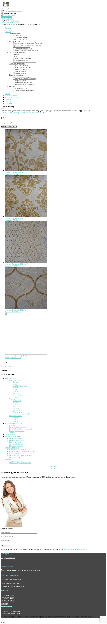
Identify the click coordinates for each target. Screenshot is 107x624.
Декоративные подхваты (22, 58)
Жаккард (16, 410)
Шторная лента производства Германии (27, 43)
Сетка (15, 397)
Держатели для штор (20, 65)
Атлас (15, 404)
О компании (9, 30)
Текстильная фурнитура (17, 52)
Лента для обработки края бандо (24, 79)
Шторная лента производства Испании (27, 45)
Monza (15, 421)
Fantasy (15, 382)
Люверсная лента (19, 80)
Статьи (7, 94)
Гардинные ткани (19, 35)
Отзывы (8, 99)
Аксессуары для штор (17, 64)
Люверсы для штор (20, 71)
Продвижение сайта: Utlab (10, 613)
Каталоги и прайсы (12, 97)
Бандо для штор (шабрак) (22, 77)
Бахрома (16, 54)
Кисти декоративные (20, 60)
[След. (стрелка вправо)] (4, 622)
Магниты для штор (20, 73)
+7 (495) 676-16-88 (7, 598)
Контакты (8, 103)
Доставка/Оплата (11, 96)
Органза (16, 393)
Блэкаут (16, 408)
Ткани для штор (15, 34)
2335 (17, 21)
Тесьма (15, 56)
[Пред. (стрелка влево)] (2, 622)
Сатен (15, 403)
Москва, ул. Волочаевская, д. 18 (11, 579)
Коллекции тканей (20, 39)
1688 (12, 21)
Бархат (15, 406)
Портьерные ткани (20, 37)
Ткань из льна (18, 412)
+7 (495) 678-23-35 (7, 601)
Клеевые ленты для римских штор (25, 84)
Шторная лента (14, 41)
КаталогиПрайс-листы (53, 467)
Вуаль (15, 391)
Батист (15, 389)
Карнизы (12, 86)
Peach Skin (17, 401)
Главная (8, 28)
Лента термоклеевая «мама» (23, 82)
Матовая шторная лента (21, 47)
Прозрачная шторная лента (22, 49)
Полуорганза (18, 395)
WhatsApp (4, 604)
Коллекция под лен (20, 386)
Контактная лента (15, 453)
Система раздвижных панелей (24, 90)
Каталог (8, 32)
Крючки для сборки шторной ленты (26, 50)
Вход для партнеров (8, 366)
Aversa (15, 419)
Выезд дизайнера (11, 92)
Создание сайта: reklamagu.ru (11, 611)
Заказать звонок (6, 17)
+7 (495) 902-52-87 (7, 595)
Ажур (15, 384)
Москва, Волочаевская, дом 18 (12, 22)
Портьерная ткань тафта (22, 414)
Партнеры (8, 101)
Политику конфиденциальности (75, 549)
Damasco (38, 113)
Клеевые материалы (16, 75)
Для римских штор (20, 88)
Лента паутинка (14, 457)
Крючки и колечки (20, 69)
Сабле (15, 387)
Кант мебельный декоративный (24, 62)
